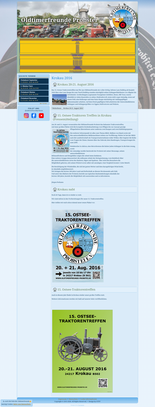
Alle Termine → (44, 103)
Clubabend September (29, 80)
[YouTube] (41, 115)
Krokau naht (66, 189)
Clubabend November (29, 98)
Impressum (62, 399)
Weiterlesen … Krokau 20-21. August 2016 (67, 108)
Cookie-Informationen (88, 399)
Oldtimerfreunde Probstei (59, 20)
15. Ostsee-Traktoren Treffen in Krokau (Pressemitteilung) (82, 117)
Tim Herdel (81, 405)
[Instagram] (26, 115)
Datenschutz (73, 399)
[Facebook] (33, 115)
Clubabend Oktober (28, 92)
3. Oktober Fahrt (27, 86)
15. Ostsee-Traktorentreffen (76, 289)
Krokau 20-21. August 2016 (76, 84)
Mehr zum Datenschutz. (22, 404)
